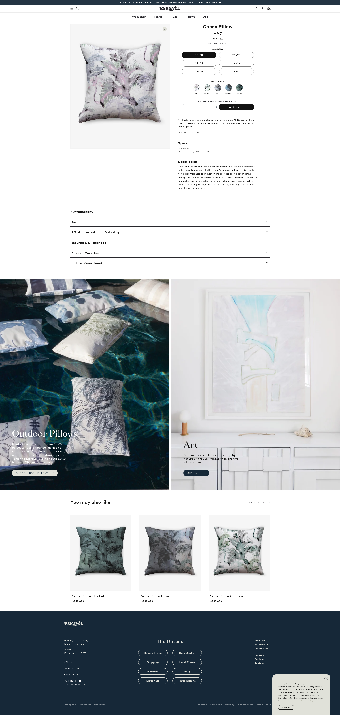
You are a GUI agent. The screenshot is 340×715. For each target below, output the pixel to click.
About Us (259, 640)
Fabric (158, 16)
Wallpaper (139, 16)
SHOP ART (193, 473)
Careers (259, 655)
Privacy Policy (306, 701)
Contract (260, 659)
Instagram (70, 704)
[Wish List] (257, 8)
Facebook (100, 704)
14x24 (199, 71)
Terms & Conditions (210, 704)
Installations (187, 680)
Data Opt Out (265, 704)
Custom (259, 662)
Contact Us (261, 648)
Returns (152, 671)
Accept (286, 707)
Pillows (191, 16)
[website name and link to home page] (169, 8)
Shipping (153, 662)
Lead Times (187, 662)
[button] (72, 8)
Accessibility (246, 704)
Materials (152, 680)
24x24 (236, 63)
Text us (69, 674)
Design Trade (153, 652)
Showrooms (261, 644)
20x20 (236, 54)
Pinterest (85, 704)
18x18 (199, 54)
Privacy (230, 704)
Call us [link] (69, 662)
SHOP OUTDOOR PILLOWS (32, 473)
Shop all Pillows (257, 503)
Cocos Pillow (87, 596)
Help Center (187, 652)
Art (205, 16)
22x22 (199, 63)
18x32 (236, 71)
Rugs (174, 16)
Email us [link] (69, 668)
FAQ (187, 671)
